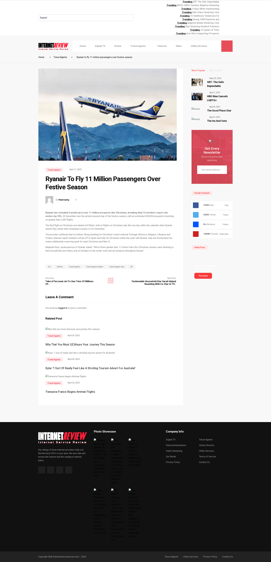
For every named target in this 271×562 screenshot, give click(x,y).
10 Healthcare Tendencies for (204, 16)
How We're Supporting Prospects (202, 33)
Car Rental (171, 456)
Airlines (60, 267)
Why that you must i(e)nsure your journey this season (80, 344)
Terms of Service (207, 456)
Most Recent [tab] (215, 70)
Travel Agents (138, 46)
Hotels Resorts (206, 445)
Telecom (162, 46)
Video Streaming (174, 451)
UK (131, 267)
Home (83, 46)
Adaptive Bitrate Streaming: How (203, 23)
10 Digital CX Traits (209, 30)
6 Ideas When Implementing (205, 8)
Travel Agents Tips (116, 267)
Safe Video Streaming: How (205, 12)
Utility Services (199, 46)
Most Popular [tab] (198, 70)
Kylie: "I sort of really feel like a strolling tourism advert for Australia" (90, 368)
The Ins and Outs (217, 120)
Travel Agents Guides (94, 267)
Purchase (203, 276)
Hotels (117, 46)
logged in (62, 308)
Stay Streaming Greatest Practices (202, 26)
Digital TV (100, 46)
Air (49, 267)
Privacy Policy (173, 462)
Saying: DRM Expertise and (206, 19)
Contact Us (204, 462)
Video (179, 46)
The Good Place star (219, 110)
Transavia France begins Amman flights (70, 391)
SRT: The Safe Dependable (206, 1)
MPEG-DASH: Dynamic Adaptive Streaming (198, 5)
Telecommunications (176, 445)
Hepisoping (63, 200)
